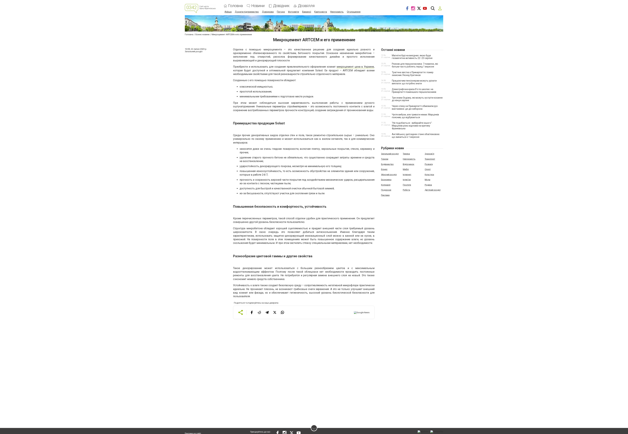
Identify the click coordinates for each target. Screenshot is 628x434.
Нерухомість (337, 11)
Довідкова (268, 11)
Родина (428, 185)
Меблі (406, 169)
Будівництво (387, 164)
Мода (427, 179)
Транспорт (430, 159)
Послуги (407, 185)
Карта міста (320, 11)
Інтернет (407, 174)
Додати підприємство (247, 11)
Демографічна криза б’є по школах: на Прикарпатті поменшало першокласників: (414, 90)
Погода (281, 11)
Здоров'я (429, 154)
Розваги (429, 164)
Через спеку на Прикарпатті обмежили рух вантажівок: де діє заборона (415, 107)
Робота (406, 190)
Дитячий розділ (433, 190)
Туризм (384, 159)
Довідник (281, 6)
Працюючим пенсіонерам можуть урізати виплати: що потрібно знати (414, 82)
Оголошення (353, 11)
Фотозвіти (293, 11)
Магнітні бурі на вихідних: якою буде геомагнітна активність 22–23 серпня (412, 57)
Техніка (406, 154)
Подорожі (386, 190)
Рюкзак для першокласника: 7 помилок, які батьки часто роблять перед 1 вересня (415, 65)
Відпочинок (408, 164)
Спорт (428, 169)
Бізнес (384, 169)
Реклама (385, 195)
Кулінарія (385, 185)
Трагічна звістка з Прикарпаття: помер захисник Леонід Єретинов (412, 73)
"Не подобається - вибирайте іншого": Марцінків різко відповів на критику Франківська (412, 126)
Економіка (386, 179)
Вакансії (306, 11)
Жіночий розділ (389, 174)
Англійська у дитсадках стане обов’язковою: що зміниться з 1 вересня (416, 135)
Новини (258, 6)
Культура (429, 174)
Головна (235, 6)
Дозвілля (306, 6)
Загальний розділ (390, 154)
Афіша (228, 11)
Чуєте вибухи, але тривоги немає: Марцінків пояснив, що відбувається (415, 116)
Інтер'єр (407, 179)
